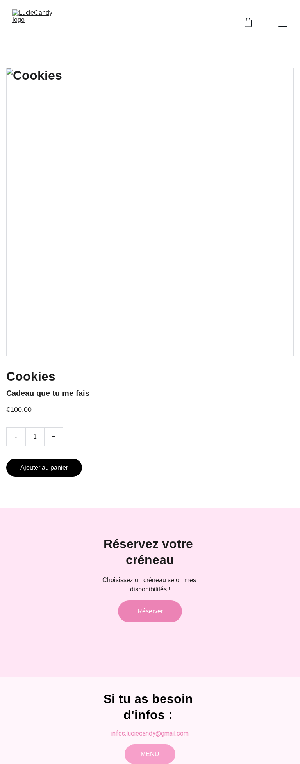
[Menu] (283, 23)
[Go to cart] (248, 23)
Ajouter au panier (44, 467)
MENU (150, 754)
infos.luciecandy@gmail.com (150, 733)
